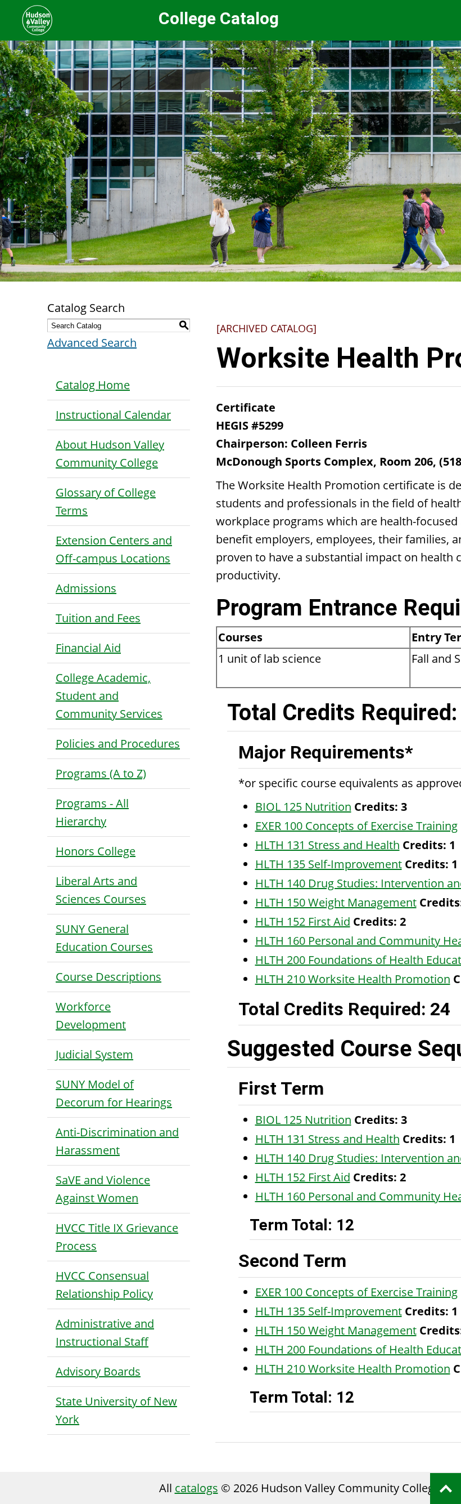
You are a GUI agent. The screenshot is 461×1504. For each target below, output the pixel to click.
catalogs (196, 1488)
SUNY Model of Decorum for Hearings (114, 1093)
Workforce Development (91, 1015)
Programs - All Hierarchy (92, 812)
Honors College (95, 851)
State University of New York (116, 1410)
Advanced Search (92, 342)
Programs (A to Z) (101, 773)
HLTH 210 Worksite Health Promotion (352, 979)
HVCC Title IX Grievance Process (117, 1236)
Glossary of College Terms (106, 501)
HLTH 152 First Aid (302, 921)
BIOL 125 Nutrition (303, 806)
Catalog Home (93, 384)
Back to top (445, 1488)
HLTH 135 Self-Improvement (328, 864)
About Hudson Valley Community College (110, 453)
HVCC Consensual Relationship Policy (104, 1284)
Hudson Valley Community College (37, 20)
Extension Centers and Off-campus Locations (114, 549)
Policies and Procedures (118, 743)
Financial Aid (88, 647)
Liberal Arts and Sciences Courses (101, 890)
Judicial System (94, 1054)
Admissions (86, 588)
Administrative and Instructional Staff (105, 1332)
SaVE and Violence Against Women (103, 1189)
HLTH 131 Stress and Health (327, 845)
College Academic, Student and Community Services (109, 695)
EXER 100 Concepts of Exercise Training (356, 825)
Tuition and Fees (98, 618)
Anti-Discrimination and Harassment (117, 1141)
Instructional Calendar (113, 414)
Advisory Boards (98, 1371)
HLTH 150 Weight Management (336, 902)
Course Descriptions (108, 976)
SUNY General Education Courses (104, 937)
